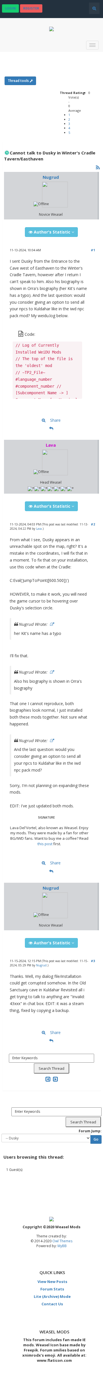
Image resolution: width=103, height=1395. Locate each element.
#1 (93, 250)
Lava (39, 529)
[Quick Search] (94, 8)
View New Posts (52, 1281)
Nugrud (51, 177)
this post (44, 843)
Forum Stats (52, 1289)
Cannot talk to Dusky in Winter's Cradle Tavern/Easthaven (78, 58)
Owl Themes (62, 1241)
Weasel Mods (16, 58)
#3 (93, 961)
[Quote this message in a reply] (51, 428)
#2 (93, 524)
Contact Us (52, 1303)
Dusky (58, 58)
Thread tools (19, 80)
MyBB (62, 1245)
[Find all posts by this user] (43, 420)
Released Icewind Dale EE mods (39, 58)
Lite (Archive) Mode (52, 1296)
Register (31, 8)
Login (10, 8)
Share (55, 420)
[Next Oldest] (47, 1079)
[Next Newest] (55, 1079)
